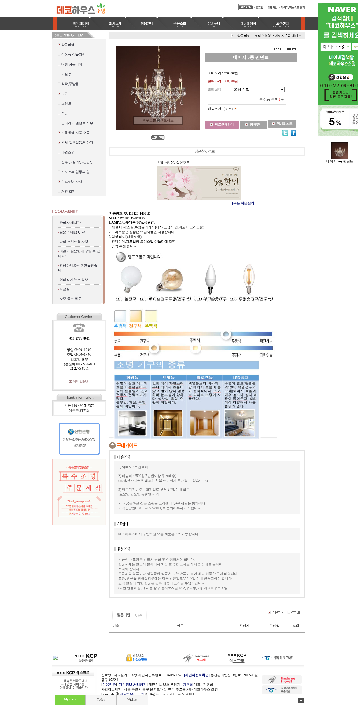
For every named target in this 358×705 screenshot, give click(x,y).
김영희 (188, 685)
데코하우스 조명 (132, 694)
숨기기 (301, 700)
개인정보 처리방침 (133, 685)
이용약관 (109, 685)
